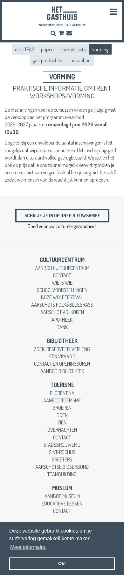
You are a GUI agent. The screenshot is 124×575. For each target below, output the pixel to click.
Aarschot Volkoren (62, 312)
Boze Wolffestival (62, 297)
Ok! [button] (62, 563)
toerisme (62, 384)
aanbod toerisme (62, 400)
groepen (62, 407)
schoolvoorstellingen (62, 290)
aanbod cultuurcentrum (62, 268)
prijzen (47, 49)
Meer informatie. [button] (28, 547)
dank (62, 327)
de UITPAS (24, 49)
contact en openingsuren (62, 363)
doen (62, 415)
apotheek (62, 319)
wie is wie (62, 282)
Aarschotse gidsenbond (62, 466)
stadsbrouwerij (62, 444)
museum (62, 487)
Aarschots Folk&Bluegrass (62, 304)
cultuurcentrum (62, 259)
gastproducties (47, 60)
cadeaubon (79, 60)
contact (62, 275)
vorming (100, 49)
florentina (62, 393)
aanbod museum (62, 496)
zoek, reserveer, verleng (62, 349)
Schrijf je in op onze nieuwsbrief (62, 215)
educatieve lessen (62, 503)
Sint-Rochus (62, 452)
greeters (62, 459)
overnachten (62, 429)
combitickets (73, 49)
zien (62, 422)
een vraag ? (62, 356)
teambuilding (62, 474)
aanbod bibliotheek (62, 371)
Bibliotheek (62, 340)
